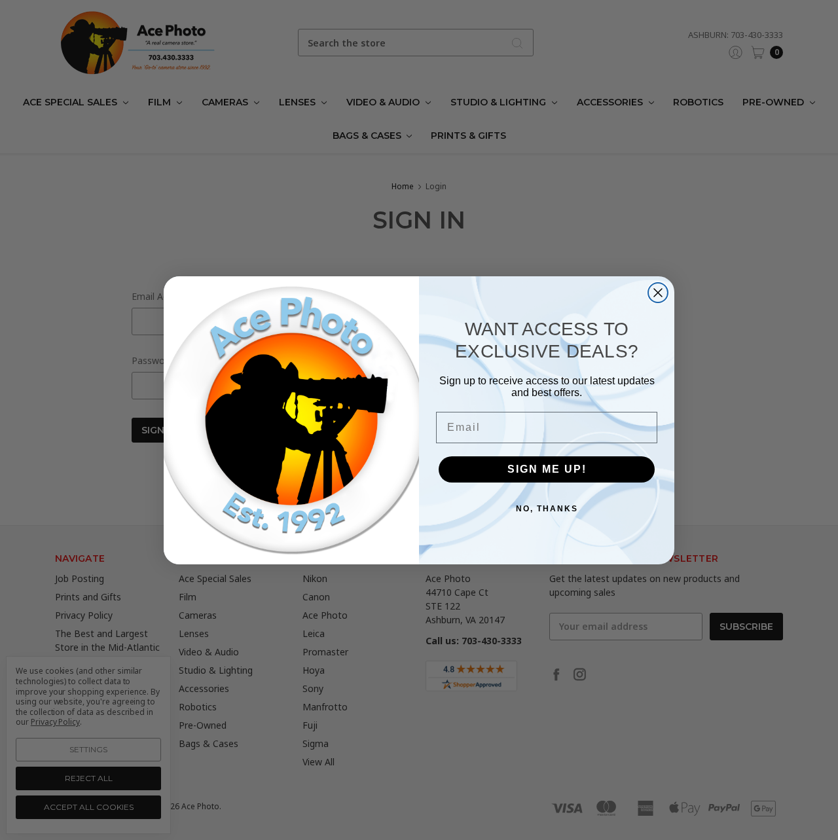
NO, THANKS (547, 508)
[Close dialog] (658, 292)
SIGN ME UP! (547, 469)
